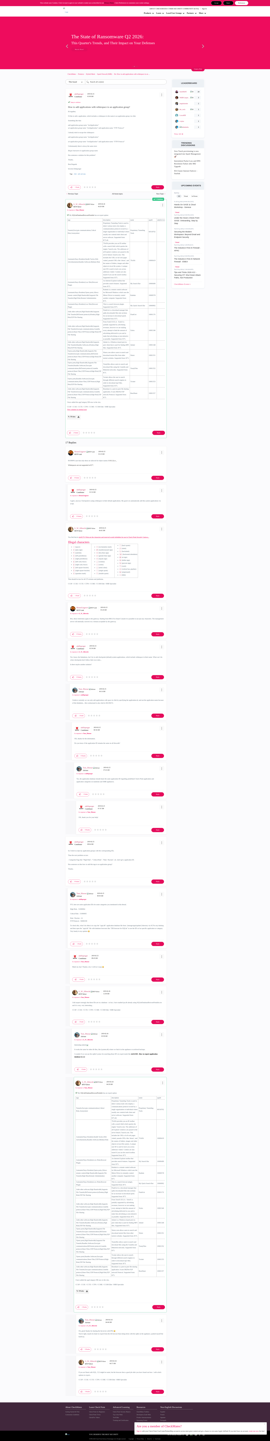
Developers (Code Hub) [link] (144, 1414)
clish (75, 174)
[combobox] (126, 81)
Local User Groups (174, 13)
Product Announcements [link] (144, 1417)
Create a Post (198, 69)
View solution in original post (77, 409)
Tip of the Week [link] (118, 1414)
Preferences (241, 3)
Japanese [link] (162, 1417)
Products (147, 13)
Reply (157, 187)
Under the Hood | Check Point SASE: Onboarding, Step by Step (186, 220)
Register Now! (80, 49)
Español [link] (162, 1412)
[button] (216, 3)
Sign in (139, 1431)
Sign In (204, 9)
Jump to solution (75, 102)
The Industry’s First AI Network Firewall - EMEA (187, 260)
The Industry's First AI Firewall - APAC (187, 249)
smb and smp (82, 174)
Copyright (131, 1439)
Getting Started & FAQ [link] (72, 1412)
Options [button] (164, 74)
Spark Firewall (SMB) (104, 74)
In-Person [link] (194, 196)
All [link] (179, 196)
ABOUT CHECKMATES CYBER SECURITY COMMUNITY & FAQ (174, 9)
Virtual (177, 212)
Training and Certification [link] (120, 1420)
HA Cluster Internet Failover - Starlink (185, 172)
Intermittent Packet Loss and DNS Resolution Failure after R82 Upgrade (187, 163)
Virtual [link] (186, 196)
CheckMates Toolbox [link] (143, 1412)
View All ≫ (178, 134)
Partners (190, 13)
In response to (75, 210)
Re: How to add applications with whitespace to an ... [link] (132, 74)
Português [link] (163, 1420)
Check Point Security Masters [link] (121, 1412)
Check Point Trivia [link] (95, 1414)
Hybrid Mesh (90, 74)
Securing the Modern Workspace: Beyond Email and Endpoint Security (187, 234)
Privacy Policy (109, 3)
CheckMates (72, 74)
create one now (254, 1431)
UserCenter (158, 1439)
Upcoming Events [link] (142, 1420)
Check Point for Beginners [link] (97, 1412)
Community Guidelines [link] (72, 1414)
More (201, 13)
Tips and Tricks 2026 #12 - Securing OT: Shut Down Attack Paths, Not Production (187, 275)
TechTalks (116, 1417)
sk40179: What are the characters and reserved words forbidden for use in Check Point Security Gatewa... (114, 537)
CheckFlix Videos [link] (94, 1417)
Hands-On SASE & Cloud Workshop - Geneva (185, 206)
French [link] (162, 1414)
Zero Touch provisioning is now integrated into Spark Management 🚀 (187, 154)
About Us (149, 1439)
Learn (158, 13)
